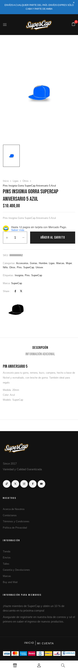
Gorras (33, 263)
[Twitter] (21, 291)
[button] (73, 24)
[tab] (40, 347)
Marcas (60, 263)
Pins (19, 267)
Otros (26, 181)
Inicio (6, 181)
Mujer (69, 263)
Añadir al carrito (53, 237)
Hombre (43, 263)
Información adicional (40, 354)
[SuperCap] (17, 310)
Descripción (40, 347)
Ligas (16, 181)
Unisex (39, 267)
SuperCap (28, 267)
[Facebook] (15, 291)
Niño (5, 267)
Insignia (19, 275)
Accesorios (22, 263)
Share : (7, 291)
